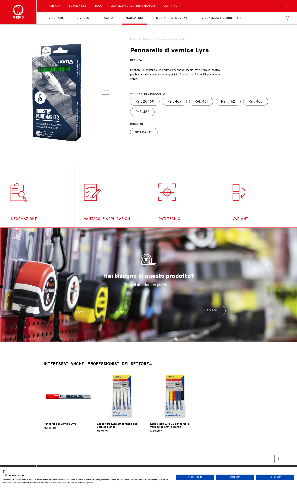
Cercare (210, 310)
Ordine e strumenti (172, 18)
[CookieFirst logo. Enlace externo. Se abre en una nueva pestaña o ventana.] (4, 471)
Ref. (144, 101)
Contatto (170, 6)
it (287, 6)
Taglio (107, 18)
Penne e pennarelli (167, 39)
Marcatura (148, 39)
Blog (98, 6)
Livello (83, 18)
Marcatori (134, 18)
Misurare (56, 18)
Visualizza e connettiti (221, 18)
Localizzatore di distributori (133, 6)
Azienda (54, 6)
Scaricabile (77, 6)
